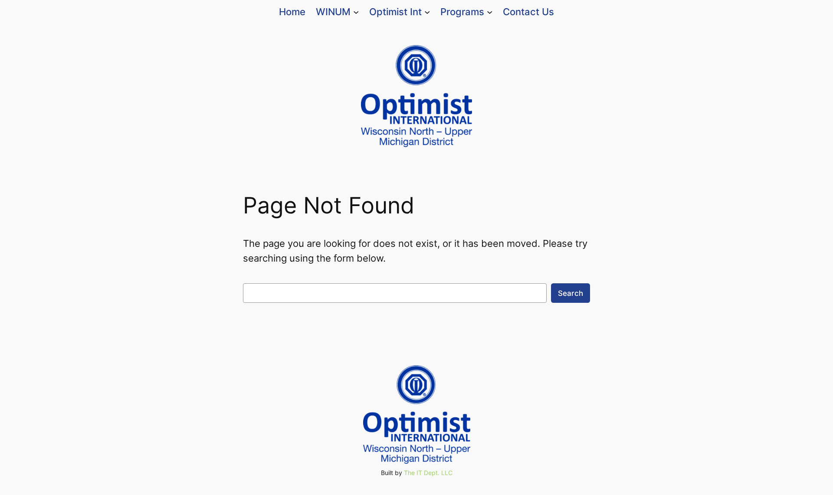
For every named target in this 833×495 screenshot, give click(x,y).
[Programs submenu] (489, 12)
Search (570, 293)
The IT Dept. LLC (428, 472)
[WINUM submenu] (356, 12)
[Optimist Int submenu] (427, 12)
